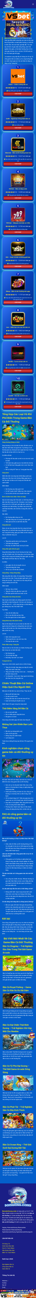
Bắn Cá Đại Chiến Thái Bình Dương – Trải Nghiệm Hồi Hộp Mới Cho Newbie (17, 1028)
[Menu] (33, 4)
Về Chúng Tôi (6, 1244)
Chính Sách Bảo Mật (8, 1246)
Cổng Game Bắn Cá (7, 1266)
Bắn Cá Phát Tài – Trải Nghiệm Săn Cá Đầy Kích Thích (17, 1108)
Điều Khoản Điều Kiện (8, 1250)
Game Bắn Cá (6, 1269)
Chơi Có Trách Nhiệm (8, 1248)
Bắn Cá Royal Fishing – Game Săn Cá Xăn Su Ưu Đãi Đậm (17, 989)
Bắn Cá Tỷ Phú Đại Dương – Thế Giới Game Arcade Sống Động (16, 1069)
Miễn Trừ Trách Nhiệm (8, 1252)
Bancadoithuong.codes (9, 1211)
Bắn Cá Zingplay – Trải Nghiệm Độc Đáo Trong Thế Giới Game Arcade (18, 949)
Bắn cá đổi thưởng (10, 38)
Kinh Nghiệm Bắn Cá (8, 1264)
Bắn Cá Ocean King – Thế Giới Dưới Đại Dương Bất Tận (17, 1146)
